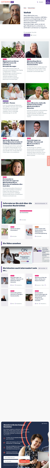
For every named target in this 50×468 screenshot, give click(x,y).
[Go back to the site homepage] (7, 2)
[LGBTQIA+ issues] (13, 91)
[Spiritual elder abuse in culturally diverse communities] (13, 128)
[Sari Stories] (8, 216)
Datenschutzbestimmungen (9, 465)
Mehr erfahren (7, 434)
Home (25, 7)
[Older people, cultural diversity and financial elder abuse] (37, 91)
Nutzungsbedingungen (19, 465)
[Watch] (16, 255)
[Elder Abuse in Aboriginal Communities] (37, 49)
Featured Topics (31, 7)
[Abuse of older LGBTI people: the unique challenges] (13, 49)
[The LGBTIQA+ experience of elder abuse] (37, 128)
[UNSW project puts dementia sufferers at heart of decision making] (29, 232)
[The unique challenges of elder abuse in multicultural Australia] (13, 167)
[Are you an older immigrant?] (4, 232)
